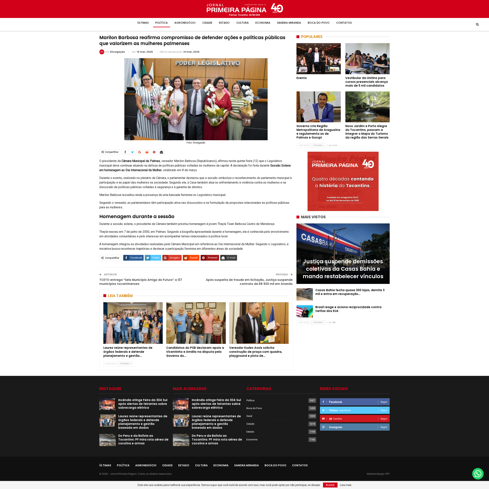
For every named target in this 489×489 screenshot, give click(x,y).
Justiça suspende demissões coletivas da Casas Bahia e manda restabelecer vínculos (343, 269)
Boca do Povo (319, 23)
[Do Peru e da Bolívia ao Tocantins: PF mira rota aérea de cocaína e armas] (107, 440)
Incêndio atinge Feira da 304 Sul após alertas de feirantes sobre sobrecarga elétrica (142, 404)
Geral (249, 416)
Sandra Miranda (289, 23)
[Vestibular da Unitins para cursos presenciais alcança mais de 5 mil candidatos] (367, 58)
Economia (262, 23)
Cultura (242, 23)
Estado (224, 23)
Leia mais (345, 485)
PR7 (388, 473)
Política (161, 23)
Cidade (207, 23)
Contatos (344, 23)
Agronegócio (185, 23)
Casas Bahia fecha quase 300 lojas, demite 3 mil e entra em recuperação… (350, 292)
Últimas (143, 23)
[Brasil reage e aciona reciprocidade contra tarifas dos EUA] (304, 311)
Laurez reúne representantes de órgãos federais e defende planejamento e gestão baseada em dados (142, 422)
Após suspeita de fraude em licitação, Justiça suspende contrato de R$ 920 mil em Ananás (249, 282)
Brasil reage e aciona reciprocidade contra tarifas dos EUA (348, 309)
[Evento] (318, 58)
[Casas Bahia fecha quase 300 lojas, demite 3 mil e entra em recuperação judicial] (304, 294)
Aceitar (330, 485)
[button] (478, 473)
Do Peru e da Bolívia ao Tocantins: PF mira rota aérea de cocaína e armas (143, 439)
